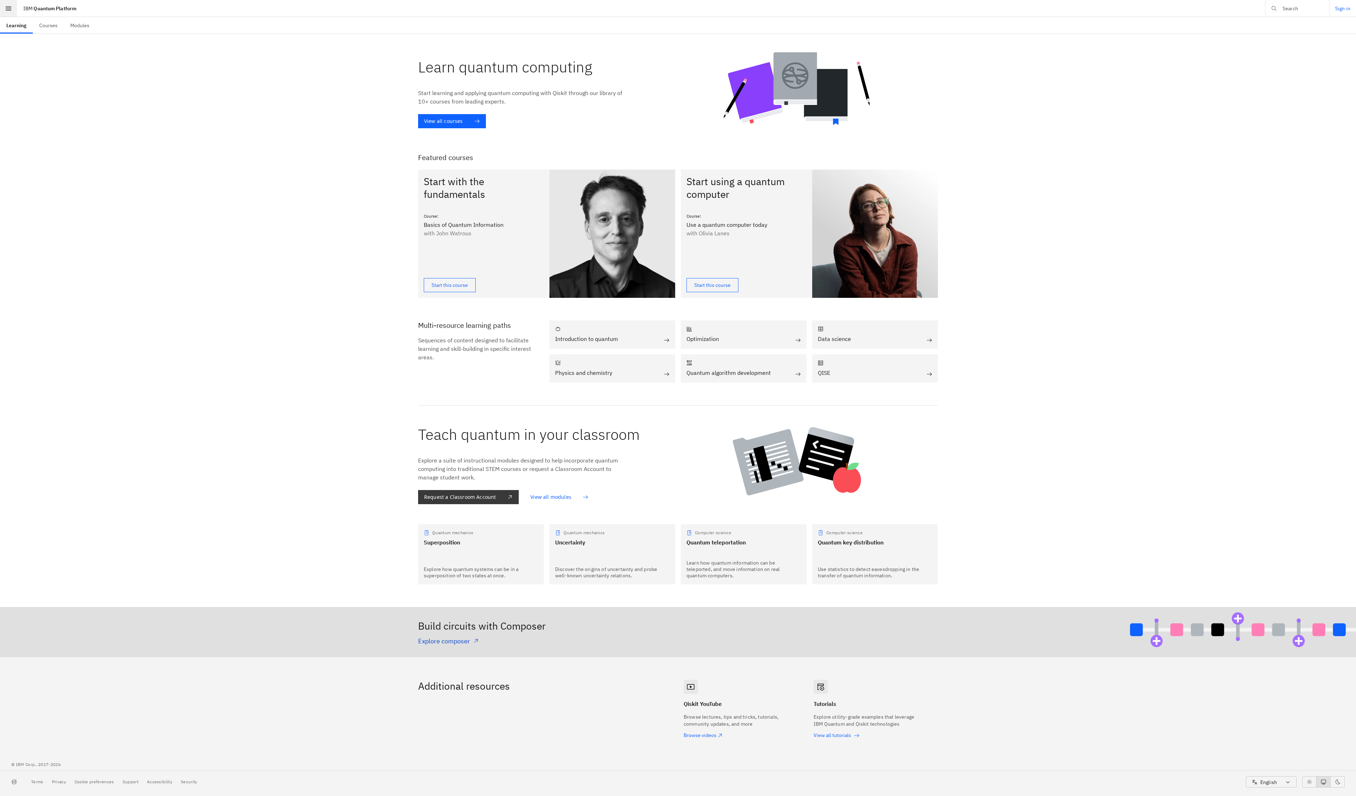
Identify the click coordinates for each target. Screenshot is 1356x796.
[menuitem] (16, 25)
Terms (37, 781)
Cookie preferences (94, 781)
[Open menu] (8, 8)
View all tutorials (832, 735)
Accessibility (159, 781)
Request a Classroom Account (460, 497)
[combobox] (1271, 782)
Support (130, 781)
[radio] (1309, 782)
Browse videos (700, 735)
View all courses (443, 121)
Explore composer (444, 641)
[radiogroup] (1323, 782)
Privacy (59, 781)
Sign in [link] (1342, 8)
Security (189, 781)
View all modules (550, 497)
